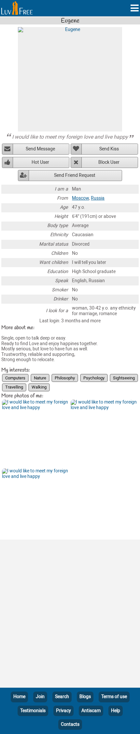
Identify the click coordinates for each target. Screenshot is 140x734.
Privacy (63, 710)
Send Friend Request (74, 175)
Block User (108, 162)
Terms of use (114, 696)
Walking (39, 387)
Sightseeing (124, 377)
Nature (40, 377)
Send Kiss (109, 149)
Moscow (80, 198)
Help (115, 710)
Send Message (40, 149)
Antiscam (91, 710)
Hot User (40, 162)
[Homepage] (17, 8)
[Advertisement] (70, 615)
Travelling (14, 387)
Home (19, 696)
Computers (15, 377)
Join (40, 696)
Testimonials (33, 710)
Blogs (85, 696)
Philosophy (65, 377)
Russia (98, 198)
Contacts (70, 724)
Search (62, 696)
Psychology (94, 377)
